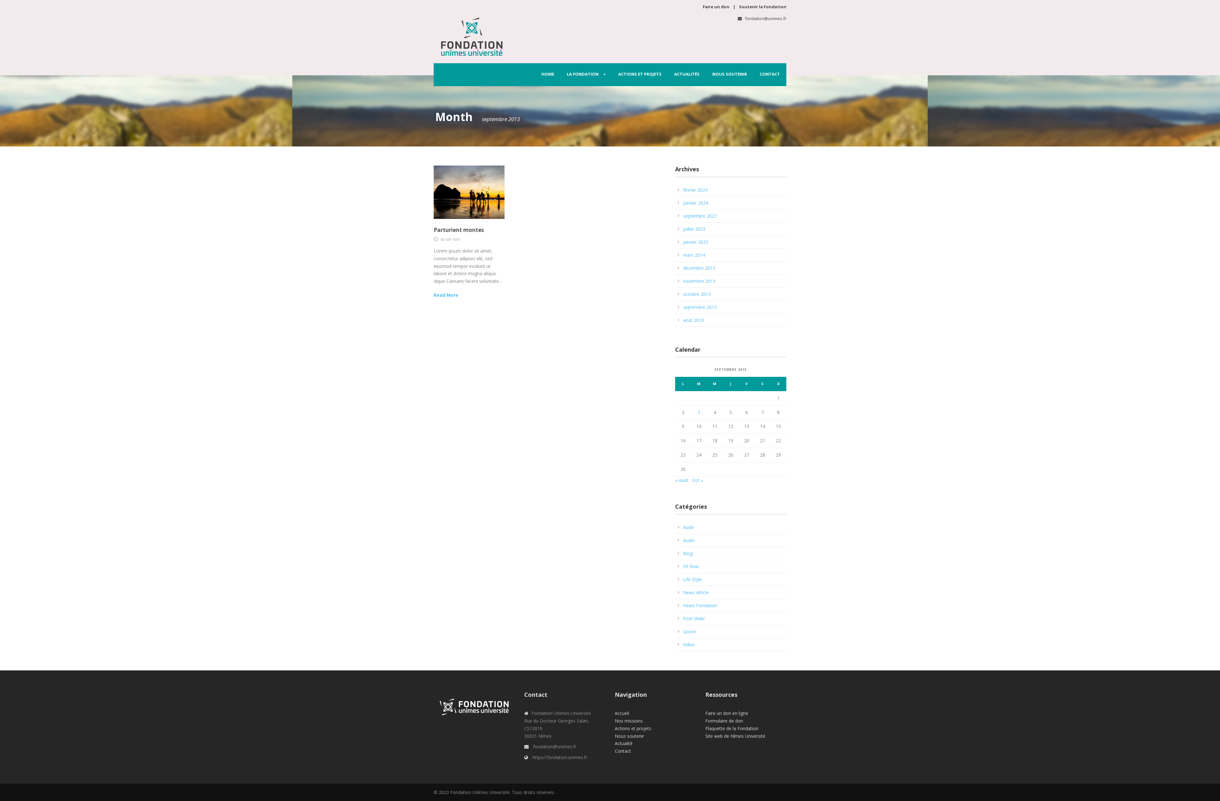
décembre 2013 (699, 268)
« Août (681, 480)
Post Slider (694, 618)
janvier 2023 (695, 242)
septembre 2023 (700, 216)
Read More (446, 295)
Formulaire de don (724, 721)
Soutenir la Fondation (762, 7)
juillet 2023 (694, 229)
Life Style (692, 579)
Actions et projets (633, 728)
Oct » (697, 480)
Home (547, 74)
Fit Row (691, 566)
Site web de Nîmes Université (735, 736)
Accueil (622, 713)
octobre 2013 (697, 294)
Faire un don (716, 7)
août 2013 (693, 320)
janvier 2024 (695, 203)
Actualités (687, 74)
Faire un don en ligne (726, 713)
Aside (688, 527)
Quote (689, 631)
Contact (770, 74)
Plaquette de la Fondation (731, 728)
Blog (688, 553)
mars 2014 (694, 255)
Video (689, 644)
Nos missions (629, 721)
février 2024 (695, 190)
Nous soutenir (729, 74)
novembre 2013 (699, 281)
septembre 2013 (700, 307)
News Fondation (700, 605)
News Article (696, 592)
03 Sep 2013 (450, 239)
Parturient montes (459, 230)
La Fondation (583, 74)
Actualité (624, 743)
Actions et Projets (639, 74)
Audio (689, 540)
